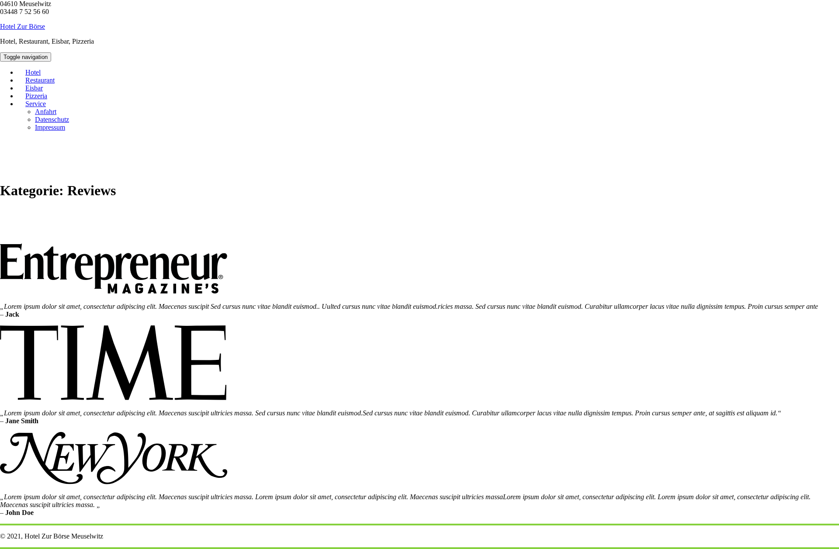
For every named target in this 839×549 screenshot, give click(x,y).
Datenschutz (52, 119)
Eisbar (34, 88)
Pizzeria (36, 96)
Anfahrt (45, 111)
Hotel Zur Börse (22, 26)
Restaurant (40, 80)
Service (35, 103)
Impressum (50, 127)
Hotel (33, 72)
